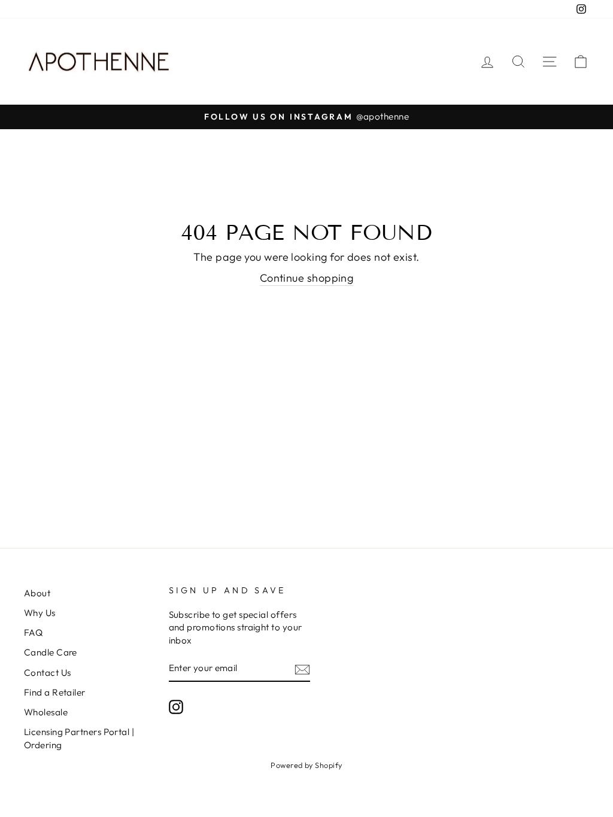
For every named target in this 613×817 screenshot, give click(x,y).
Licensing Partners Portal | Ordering (79, 738)
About (37, 593)
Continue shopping (307, 278)
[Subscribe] (302, 668)
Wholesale (46, 712)
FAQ (33, 632)
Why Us (40, 612)
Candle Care (50, 652)
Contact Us (47, 672)
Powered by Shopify (306, 765)
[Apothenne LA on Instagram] (176, 707)
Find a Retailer (55, 692)
